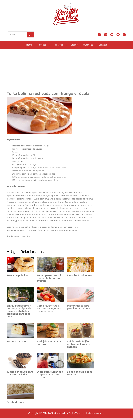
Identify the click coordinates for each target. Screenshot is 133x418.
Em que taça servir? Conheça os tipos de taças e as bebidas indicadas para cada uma (19, 311)
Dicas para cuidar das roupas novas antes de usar (50, 374)
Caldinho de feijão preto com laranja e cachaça (78, 344)
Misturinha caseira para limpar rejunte (78, 307)
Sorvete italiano (16, 341)
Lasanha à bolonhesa (79, 275)
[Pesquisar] (30, 34)
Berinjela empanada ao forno (49, 342)
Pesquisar (11, 29)
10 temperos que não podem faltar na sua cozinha (49, 278)
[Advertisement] (66, 68)
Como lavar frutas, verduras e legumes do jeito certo (49, 308)
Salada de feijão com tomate (79, 373)
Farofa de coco (16, 402)
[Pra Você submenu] (66, 45)
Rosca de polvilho (17, 275)
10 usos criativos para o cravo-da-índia (20, 373)
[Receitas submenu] (49, 45)
